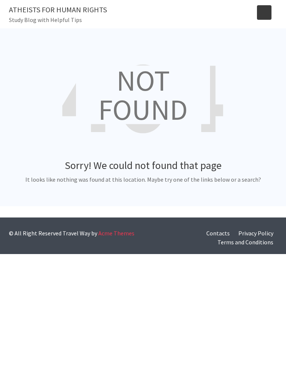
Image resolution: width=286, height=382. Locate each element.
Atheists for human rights (58, 9)
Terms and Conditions (245, 242)
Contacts (218, 233)
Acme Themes (116, 233)
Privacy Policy (255, 233)
